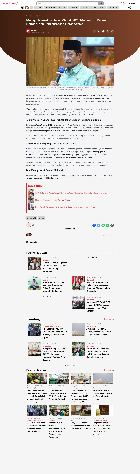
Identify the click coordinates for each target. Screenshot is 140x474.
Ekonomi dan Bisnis (51, 326)
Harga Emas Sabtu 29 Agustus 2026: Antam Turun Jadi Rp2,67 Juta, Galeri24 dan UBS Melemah (102, 428)
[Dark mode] (124, 3)
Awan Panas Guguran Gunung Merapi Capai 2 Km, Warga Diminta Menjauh (99, 332)
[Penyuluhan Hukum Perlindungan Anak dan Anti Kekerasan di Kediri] (81, 410)
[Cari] (100, 3)
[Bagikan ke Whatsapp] (108, 31)
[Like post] (28, 224)
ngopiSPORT (73, 8)
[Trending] (22, 7)
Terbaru (38, 8)
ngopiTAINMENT (98, 8)
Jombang (90, 346)
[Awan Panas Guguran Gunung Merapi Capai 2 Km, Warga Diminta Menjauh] (78, 331)
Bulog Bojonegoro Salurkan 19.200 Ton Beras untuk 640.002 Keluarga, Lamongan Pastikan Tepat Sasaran (55, 354)
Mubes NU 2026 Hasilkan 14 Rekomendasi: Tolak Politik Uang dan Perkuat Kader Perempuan (57, 430)
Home (28, 16)
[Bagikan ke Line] (103, 31)
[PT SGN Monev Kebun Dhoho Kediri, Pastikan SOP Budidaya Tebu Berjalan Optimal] (34, 331)
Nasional (62, 8)
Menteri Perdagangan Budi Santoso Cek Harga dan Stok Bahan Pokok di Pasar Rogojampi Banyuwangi (37, 396)
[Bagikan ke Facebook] (94, 31)
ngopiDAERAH (50, 8)
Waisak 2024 (32, 218)
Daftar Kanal (112, 8)
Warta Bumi (91, 326)
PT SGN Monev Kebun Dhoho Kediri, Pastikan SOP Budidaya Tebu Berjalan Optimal (36, 427)
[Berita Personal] (27, 7)
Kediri (73, 420)
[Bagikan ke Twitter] (99, 31)
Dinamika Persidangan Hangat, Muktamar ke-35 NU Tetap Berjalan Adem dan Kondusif (58, 395)
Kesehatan (85, 8)
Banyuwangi (31, 388)
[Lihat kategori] (130, 7)
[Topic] (31, 7)
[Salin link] (112, 31)
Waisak (41, 218)
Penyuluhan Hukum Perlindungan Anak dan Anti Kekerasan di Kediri (81, 425)
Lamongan (47, 346)
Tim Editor (105, 235)
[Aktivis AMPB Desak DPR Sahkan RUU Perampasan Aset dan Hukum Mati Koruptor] (78, 304)
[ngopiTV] (120, 3)
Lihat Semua (109, 319)
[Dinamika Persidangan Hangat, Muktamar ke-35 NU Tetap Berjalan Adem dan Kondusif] (59, 378)
